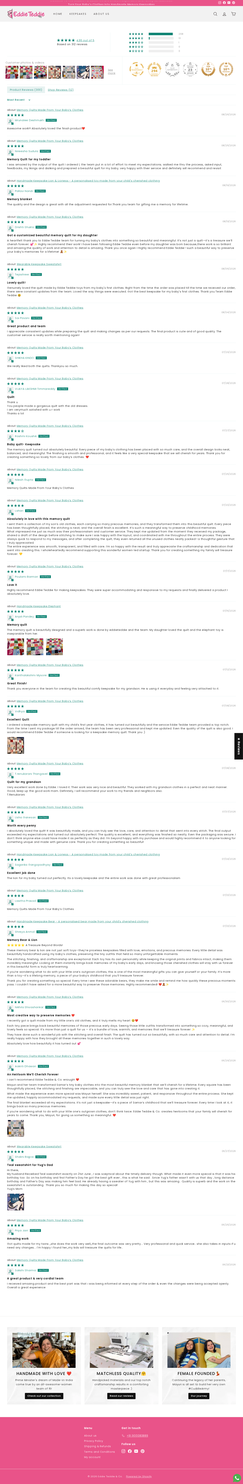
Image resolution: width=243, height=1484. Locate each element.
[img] (75, 40)
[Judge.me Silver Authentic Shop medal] (172, 69)
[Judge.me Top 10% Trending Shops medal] (226, 69)
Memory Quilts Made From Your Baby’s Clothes (50, 110)
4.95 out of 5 (85, 40)
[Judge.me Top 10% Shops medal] (208, 69)
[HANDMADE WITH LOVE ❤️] (44, 1350)
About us (101, 14)
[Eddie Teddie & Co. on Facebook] (130, 1451)
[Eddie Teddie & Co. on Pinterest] (142, 1451)
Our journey (199, 1396)
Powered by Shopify (139, 1476)
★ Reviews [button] (239, 746)
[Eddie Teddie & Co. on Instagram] (123, 1451)
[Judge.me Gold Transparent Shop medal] (137, 69)
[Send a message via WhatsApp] (237, 1478)
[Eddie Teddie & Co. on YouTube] (136, 1451)
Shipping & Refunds (97, 1446)
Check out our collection (44, 1396)
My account (92, 1457)
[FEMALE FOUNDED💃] (199, 1350)
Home (57, 14)
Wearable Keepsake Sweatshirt (39, 264)
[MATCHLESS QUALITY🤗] (121, 1350)
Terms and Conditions (99, 1452)
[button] (136, 34)
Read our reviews (121, 1396)
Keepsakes (78, 14)
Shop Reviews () (61, 90)
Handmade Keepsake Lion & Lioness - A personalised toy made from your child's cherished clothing (88, 181)
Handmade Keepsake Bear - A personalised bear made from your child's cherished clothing (83, 921)
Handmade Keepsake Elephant (39, 606)
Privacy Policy (93, 1441)
